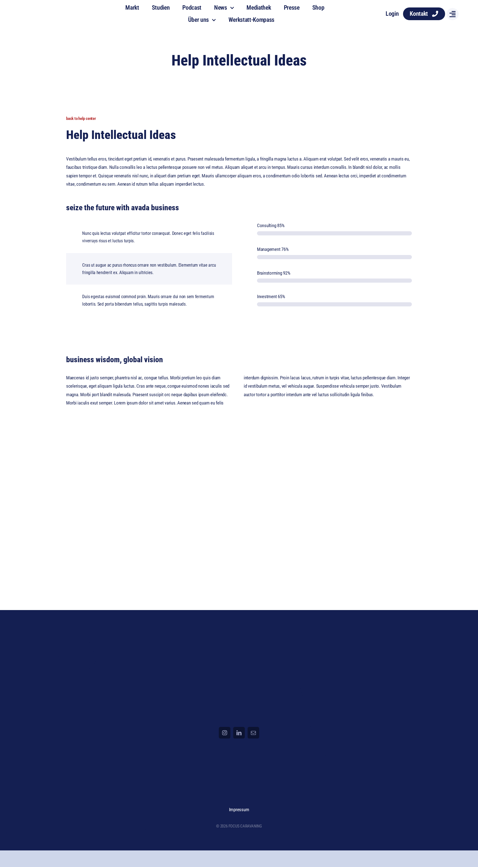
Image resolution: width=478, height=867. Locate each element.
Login (392, 13)
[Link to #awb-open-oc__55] (452, 14)
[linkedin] (239, 733)
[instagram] (224, 733)
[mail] (253, 733)
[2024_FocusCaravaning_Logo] (47, 8)
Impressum (239, 809)
